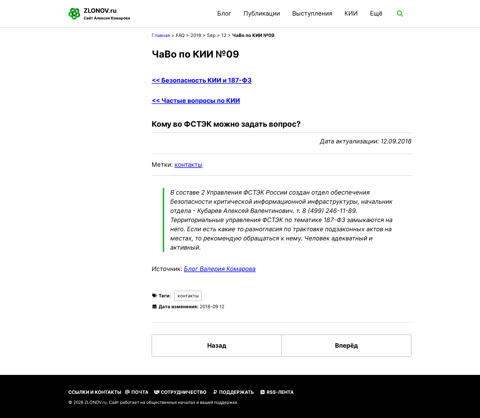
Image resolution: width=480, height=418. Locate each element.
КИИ (351, 13)
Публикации (262, 13)
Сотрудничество (183, 392)
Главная (161, 35)
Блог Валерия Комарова (220, 268)
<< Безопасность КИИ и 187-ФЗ (202, 80)
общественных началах (170, 402)
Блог (224, 13)
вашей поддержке (218, 402)
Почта (139, 392)
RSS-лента (280, 392)
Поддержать (236, 392)
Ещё (376, 13)
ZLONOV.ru (107, 13)
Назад (216, 345)
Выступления (312, 13)
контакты (188, 164)
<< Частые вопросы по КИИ (196, 100)
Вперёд (346, 345)
